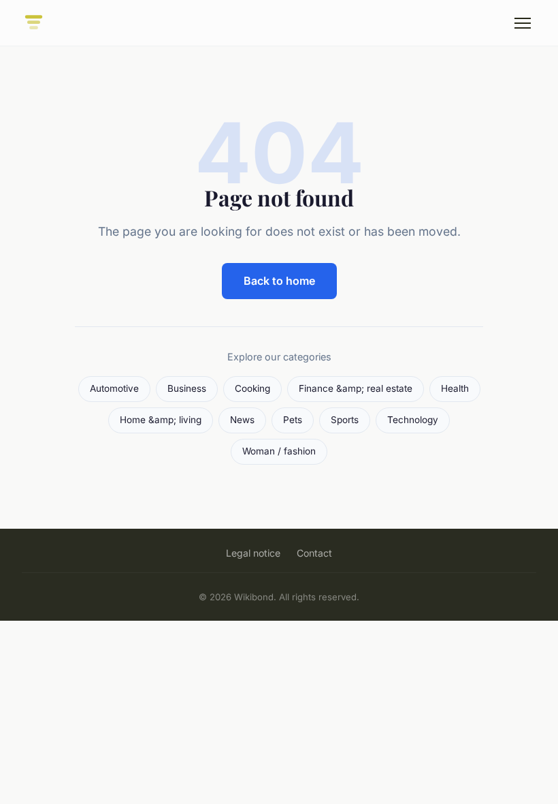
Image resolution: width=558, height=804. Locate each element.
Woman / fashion (279, 451)
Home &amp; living (160, 419)
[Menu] (522, 23)
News (242, 419)
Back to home (279, 281)
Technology (412, 419)
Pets (292, 419)
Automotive (114, 388)
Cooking (252, 388)
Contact (314, 553)
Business (186, 388)
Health (455, 388)
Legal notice (253, 553)
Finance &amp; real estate (355, 388)
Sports (345, 419)
